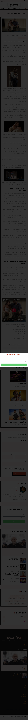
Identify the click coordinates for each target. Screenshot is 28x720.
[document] (14, 360)
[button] (1, 354)
